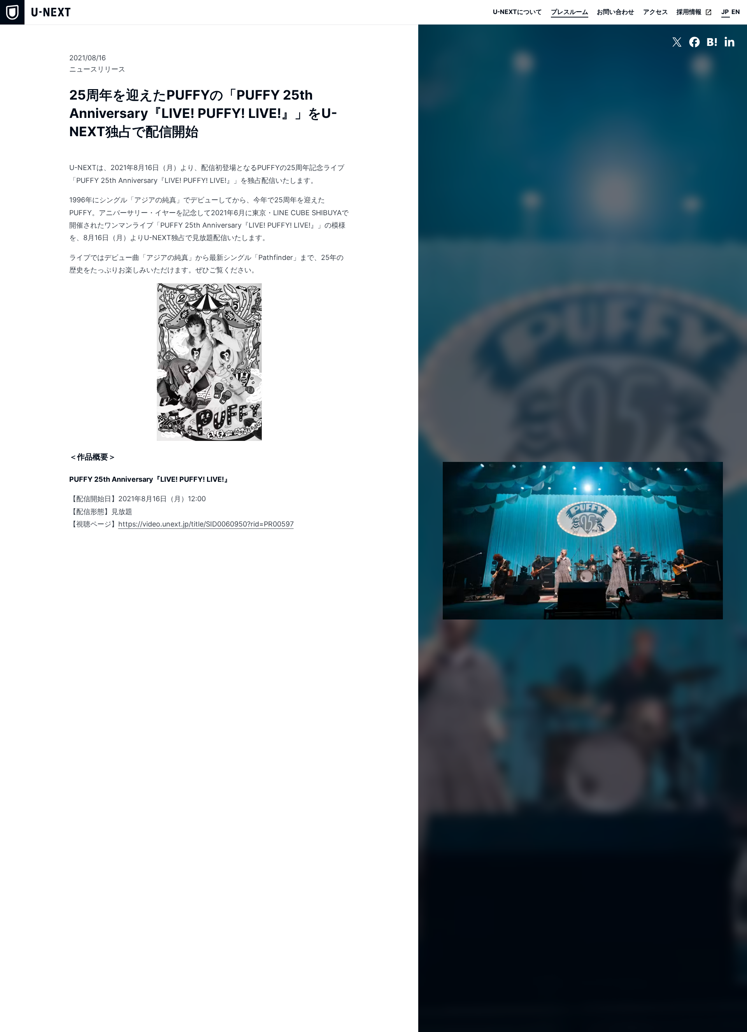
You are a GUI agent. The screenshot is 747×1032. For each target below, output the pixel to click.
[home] (35, 12)
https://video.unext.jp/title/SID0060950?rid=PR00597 (206, 524)
